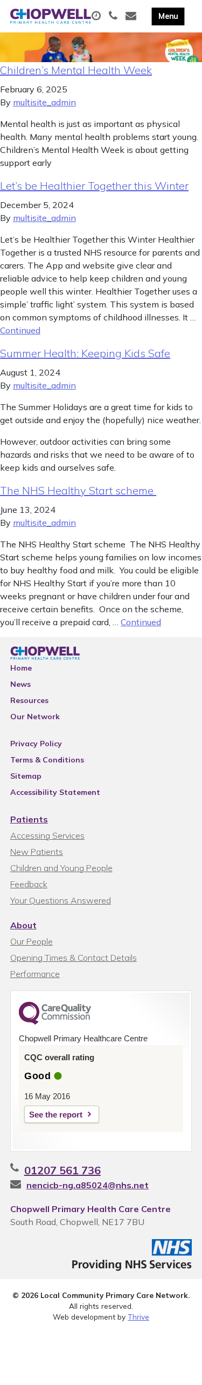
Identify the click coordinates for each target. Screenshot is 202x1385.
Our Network (35, 716)
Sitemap (25, 776)
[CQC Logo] (55, 1022)
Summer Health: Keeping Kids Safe (85, 353)
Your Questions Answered (60, 900)
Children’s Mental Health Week (76, 70)
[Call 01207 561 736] (114, 16)
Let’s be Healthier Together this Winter (94, 185)
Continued (20, 330)
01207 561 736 (62, 1170)
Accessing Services (47, 835)
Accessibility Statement (55, 792)
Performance (35, 973)
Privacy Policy (36, 743)
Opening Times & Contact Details (73, 957)
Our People (31, 941)
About (23, 925)
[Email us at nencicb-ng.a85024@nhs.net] (132, 16)
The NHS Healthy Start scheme (78, 490)
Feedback (28, 884)
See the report (55, 1114)
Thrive (138, 1316)
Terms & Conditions (47, 760)
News (20, 684)
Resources (29, 700)
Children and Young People (61, 867)
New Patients (36, 851)
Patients (29, 819)
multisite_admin (44, 102)
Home (21, 668)
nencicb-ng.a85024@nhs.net (87, 1185)
